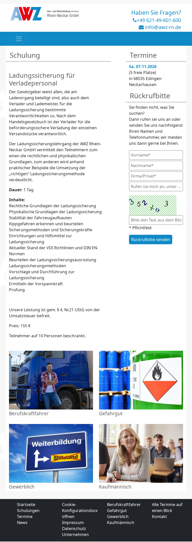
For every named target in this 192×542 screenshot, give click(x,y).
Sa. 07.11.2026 (142, 66)
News (22, 522)
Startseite (26, 504)
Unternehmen (75, 534)
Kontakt (159, 516)
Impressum (73, 522)
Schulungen (28, 510)
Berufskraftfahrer (124, 504)
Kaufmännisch (120, 522)
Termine (24, 516)
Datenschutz (74, 528)
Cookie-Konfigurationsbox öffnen (80, 510)
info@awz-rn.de (163, 27)
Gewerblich (117, 516)
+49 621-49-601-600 (159, 20)
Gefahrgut (117, 510)
